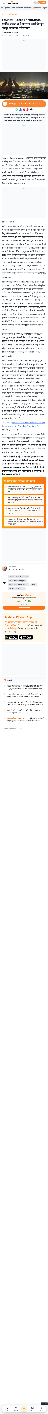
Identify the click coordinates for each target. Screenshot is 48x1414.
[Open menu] (4, 3)
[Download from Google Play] (11, 637)
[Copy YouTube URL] (24, 109)
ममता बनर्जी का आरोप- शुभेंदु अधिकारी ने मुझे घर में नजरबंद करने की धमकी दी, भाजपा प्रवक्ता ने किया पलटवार (24, 510)
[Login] (24, 1409)
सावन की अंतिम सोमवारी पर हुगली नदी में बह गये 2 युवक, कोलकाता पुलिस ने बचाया (24, 711)
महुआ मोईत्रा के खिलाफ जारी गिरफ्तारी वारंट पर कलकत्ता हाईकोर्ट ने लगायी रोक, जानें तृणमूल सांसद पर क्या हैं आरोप (25, 521)
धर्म (35, 622)
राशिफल (14, 625)
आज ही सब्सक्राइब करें (24, 608)
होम (2, 8)
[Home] (12, 3)
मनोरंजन (18, 622)
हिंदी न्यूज (13, 628)
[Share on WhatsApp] (17, 109)
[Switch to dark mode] (35, 3)
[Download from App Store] (26, 637)
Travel (33, 585)
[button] (24, 85)
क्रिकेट (7, 625)
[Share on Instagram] (27, 109)
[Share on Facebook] (20, 109)
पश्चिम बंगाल (27, 8)
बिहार (13, 8)
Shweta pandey (13, 33)
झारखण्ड (7, 8)
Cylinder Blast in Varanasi (18, 577)
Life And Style (13, 14)
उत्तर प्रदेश (19, 8)
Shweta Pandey (17, 569)
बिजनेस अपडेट (28, 622)
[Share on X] (31, 109)
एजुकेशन (45, 8)
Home (4, 14)
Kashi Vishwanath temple (18, 585)
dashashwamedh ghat (17, 581)
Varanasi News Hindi (16, 589)
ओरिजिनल (38, 8)
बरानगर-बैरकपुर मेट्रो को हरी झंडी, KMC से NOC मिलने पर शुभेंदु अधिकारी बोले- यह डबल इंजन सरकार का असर (25, 499)
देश (6, 622)
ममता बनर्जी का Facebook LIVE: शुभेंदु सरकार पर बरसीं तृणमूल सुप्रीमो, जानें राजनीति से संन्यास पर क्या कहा (25, 489)
